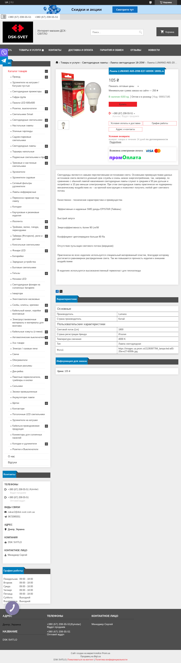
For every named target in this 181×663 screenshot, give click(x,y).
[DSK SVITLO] (18, 32)
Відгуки (12, 462)
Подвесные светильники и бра (28, 157)
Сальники (17, 386)
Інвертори (17, 293)
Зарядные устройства (24, 261)
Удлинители (18, 172)
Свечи (15, 354)
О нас (11, 456)
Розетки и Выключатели (25, 449)
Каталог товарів (17, 71)
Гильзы (16, 273)
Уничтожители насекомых (26, 299)
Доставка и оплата (80, 50)
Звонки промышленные (24, 391)
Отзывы (135, 50)
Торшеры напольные (23, 151)
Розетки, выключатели (24, 108)
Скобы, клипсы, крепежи (25, 305)
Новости (154, 50)
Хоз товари (18, 343)
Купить (123, 104)
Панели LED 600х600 (23, 102)
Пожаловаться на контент (81, 659)
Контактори (18, 408)
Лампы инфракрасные (24, 192)
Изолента (17, 221)
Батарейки (18, 256)
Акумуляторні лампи (23, 397)
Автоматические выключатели (28, 337)
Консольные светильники (26, 244)
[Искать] (140, 32)
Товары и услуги (30, 50)
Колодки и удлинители (24, 443)
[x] (61, 292)
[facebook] (57, 292)
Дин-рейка (17, 371)
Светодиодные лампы (95, 62)
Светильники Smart (22, 114)
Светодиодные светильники (27, 120)
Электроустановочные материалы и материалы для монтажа (27, 322)
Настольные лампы (22, 125)
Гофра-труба (19, 97)
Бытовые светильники (24, 267)
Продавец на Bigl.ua (90, 656)
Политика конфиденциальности (111, 659)
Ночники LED (19, 279)
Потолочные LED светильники (28, 414)
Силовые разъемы (22, 365)
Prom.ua (106, 653)
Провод (16, 76)
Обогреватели (19, 360)
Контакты (55, 50)
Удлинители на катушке (25, 420)
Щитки (15, 403)
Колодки (16, 206)
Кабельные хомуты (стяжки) (27, 331)
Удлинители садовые (23, 177)
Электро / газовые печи (24, 348)
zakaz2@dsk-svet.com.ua (21, 512)
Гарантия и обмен (111, 50)
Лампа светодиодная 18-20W (127, 62)
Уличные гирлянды (22, 131)
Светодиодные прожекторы (27, 91)
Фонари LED (18, 250)
